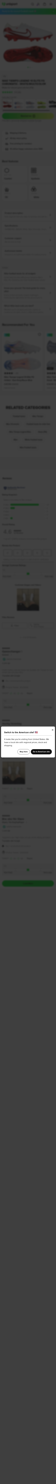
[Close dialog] (52, 730)
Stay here (24, 752)
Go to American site (41, 752)
